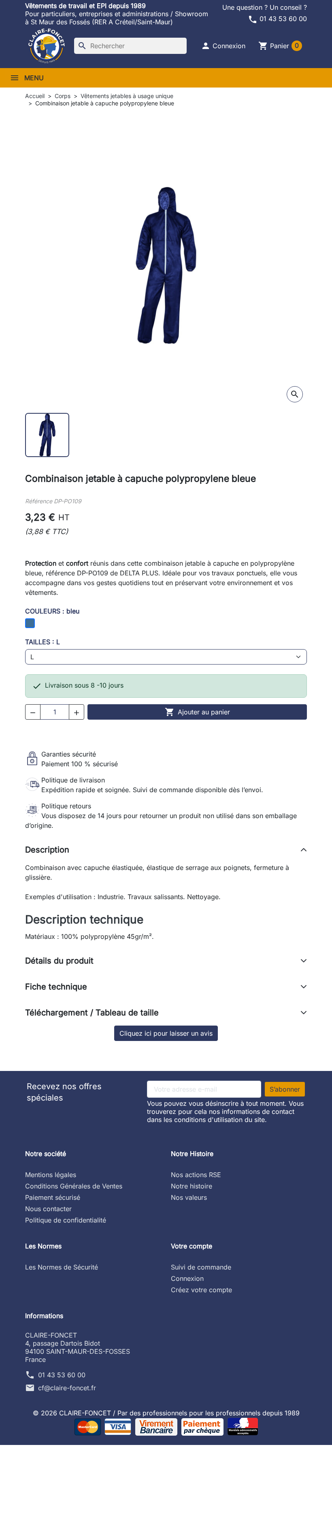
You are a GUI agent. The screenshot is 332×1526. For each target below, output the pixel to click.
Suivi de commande (201, 1267)
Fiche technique (56, 987)
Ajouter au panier (197, 712)
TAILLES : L (42, 642)
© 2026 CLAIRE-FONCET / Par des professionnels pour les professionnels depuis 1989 (166, 1413)
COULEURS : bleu (52, 611)
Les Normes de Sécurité (61, 1267)
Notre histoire (191, 1186)
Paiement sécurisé (52, 1197)
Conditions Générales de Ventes (73, 1186)
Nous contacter (48, 1209)
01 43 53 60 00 (277, 19)
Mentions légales (50, 1175)
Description (47, 850)
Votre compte (191, 1246)
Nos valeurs (189, 1197)
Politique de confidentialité (65, 1220)
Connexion (187, 1278)
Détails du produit (59, 961)
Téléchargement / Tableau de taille (92, 1012)
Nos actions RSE (196, 1175)
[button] (223, 45)
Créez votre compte (201, 1290)
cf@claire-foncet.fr (67, 1388)
